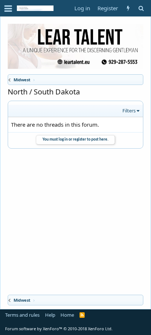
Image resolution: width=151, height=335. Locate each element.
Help (50, 315)
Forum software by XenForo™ (59, 328)
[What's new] (128, 8)
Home (67, 315)
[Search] (141, 8)
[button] (8, 8)
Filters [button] (129, 110)
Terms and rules (22, 315)
